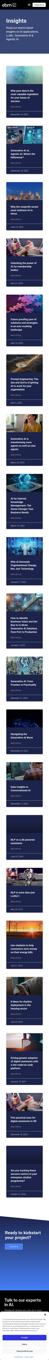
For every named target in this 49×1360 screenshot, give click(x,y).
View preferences (24, 1351)
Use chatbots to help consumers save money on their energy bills (24, 949)
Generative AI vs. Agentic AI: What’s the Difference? (23, 154)
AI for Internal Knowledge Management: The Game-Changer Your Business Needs (22, 505)
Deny (24, 1344)
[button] (45, 1314)
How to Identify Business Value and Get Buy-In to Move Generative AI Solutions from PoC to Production (24, 625)
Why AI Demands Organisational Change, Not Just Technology (24, 565)
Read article (16, 106)
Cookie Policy (18, 1357)
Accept (24, 1337)
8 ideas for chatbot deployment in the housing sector (21, 1005)
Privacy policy (29, 1357)
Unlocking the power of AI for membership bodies (23, 266)
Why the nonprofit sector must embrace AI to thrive (24, 210)
